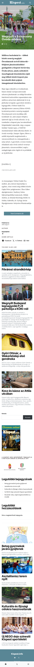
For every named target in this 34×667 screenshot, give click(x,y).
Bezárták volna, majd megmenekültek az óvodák (17, 496)
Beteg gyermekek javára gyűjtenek (16, 483)
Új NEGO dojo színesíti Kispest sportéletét (18, 492)
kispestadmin (6, 231)
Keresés (4, 413)
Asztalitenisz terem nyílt (12, 486)
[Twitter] (19, 657)
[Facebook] (15, 657)
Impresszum (17, 661)
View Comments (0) (17, 213)
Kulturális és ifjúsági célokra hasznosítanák (18, 489)
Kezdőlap (4, 10)
